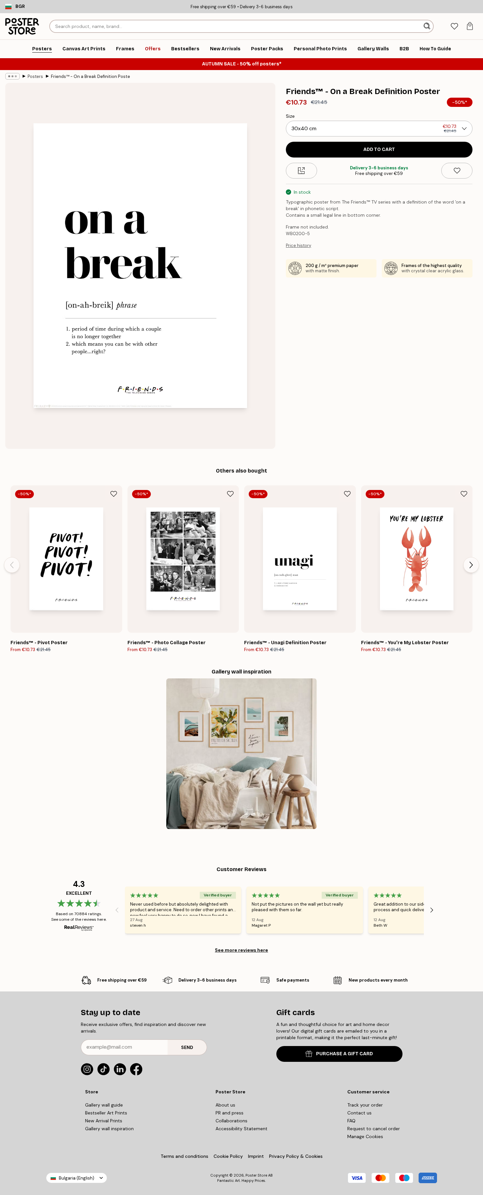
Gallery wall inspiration (109, 1129)
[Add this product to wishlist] (456, 171)
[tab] (454, 26)
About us (225, 1105)
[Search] (428, 26)
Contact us (359, 1113)
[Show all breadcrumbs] (12, 76)
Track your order (365, 1105)
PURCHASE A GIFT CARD (344, 1054)
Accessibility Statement (241, 1129)
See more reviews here (241, 950)
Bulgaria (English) (76, 1178)
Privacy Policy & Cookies (296, 1156)
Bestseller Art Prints (106, 1113)
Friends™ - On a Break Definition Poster (90, 76)
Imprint (256, 1156)
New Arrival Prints (103, 1121)
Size (290, 116)
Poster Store (256, 1175)
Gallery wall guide (104, 1105)
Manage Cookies (365, 1136)
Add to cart (379, 149)
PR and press (229, 1113)
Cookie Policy (228, 1156)
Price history (298, 245)
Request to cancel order (373, 1129)
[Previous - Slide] (12, 565)
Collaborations (231, 1121)
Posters (35, 76)
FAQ (351, 1121)
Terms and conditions (184, 1156)
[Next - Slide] (471, 565)
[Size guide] (301, 171)
